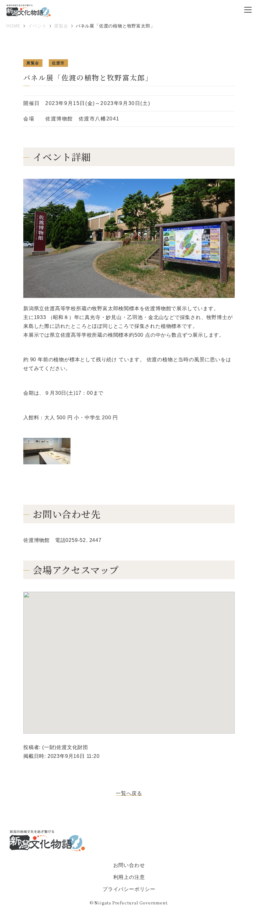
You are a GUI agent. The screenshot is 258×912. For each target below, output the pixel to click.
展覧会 (32, 63)
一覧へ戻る (129, 793)
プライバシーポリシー (129, 889)
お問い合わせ (129, 865)
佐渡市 (58, 63)
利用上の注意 (129, 877)
